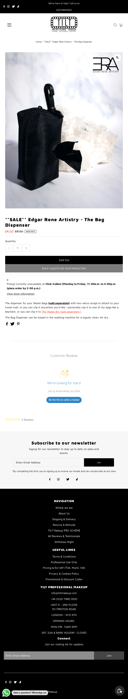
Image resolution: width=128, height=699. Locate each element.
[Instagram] (8, 7)
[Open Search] (115, 25)
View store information (20, 293)
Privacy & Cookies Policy (64, 573)
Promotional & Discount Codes (64, 579)
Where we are (64, 507)
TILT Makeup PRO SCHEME (64, 530)
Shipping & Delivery (64, 519)
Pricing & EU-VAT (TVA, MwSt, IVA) (64, 567)
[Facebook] (4, 7)
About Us (64, 513)
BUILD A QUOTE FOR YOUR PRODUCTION (64, 268)
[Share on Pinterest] (18, 324)
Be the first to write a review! (64, 399)
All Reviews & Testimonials (64, 536)
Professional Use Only (64, 562)
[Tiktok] (18, 7)
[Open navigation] (19, 25)
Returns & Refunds (64, 524)
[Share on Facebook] (7, 324)
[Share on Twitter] (12, 324)
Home (38, 41)
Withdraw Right (64, 541)
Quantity (10, 241)
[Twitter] (13, 7)
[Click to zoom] (117, 57)
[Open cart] (120, 25)
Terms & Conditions (64, 556)
